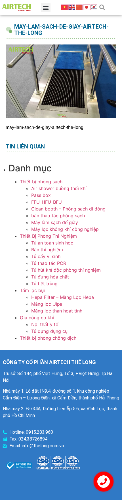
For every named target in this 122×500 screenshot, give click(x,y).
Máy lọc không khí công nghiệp (65, 229)
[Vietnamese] (64, 7)
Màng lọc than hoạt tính (56, 311)
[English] (72, 7)
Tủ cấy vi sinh (45, 256)
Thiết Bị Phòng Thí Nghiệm (48, 236)
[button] (46, 7)
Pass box (41, 195)
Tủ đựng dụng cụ (49, 331)
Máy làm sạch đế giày (54, 222)
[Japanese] (87, 7)
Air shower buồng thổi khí (59, 188)
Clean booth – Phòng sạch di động (68, 209)
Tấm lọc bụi (32, 290)
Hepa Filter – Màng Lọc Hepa (62, 297)
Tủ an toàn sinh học (52, 243)
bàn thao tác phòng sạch (58, 215)
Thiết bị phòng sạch (41, 181)
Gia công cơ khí (37, 317)
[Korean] (94, 7)
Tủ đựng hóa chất (50, 277)
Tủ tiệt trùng (44, 283)
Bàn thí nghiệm (47, 249)
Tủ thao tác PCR (48, 263)
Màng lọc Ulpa (46, 304)
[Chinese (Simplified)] (79, 7)
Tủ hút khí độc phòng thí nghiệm (66, 270)
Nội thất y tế (44, 324)
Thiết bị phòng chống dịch (48, 338)
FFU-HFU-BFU (46, 202)
